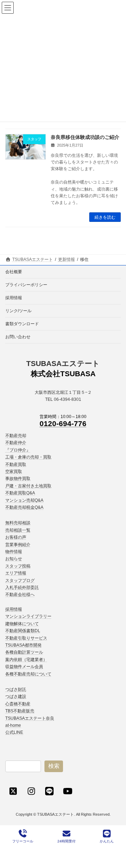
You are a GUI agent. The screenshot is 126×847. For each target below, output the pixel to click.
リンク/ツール (18, 310)
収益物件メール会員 (24, 666)
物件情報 (13, 551)
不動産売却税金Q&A (24, 507)
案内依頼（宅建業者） (26, 659)
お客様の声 (15, 537)
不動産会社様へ (20, 594)
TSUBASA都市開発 (23, 645)
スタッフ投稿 (17, 566)
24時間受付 (66, 841)
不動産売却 (15, 435)
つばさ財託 (15, 689)
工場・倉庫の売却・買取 (28, 457)
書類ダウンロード (22, 323)
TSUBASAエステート (63, 363)
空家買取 (13, 471)
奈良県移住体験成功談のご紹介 (85, 137)
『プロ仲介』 (17, 450)
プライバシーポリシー (26, 284)
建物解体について (22, 623)
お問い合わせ (17, 336)
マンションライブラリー (28, 616)
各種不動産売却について (28, 674)
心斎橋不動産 (17, 703)
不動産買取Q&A (20, 492)
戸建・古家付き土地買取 (28, 485)
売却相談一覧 (17, 530)
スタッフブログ (20, 580)
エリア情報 (15, 573)
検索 (53, 766)
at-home (13, 725)
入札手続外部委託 (22, 587)
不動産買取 (15, 464)
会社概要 (13, 271)
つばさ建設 (15, 696)
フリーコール (22, 841)
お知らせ (13, 559)
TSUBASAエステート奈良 (29, 718)
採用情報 (13, 297)
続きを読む (104, 217)
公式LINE (14, 732)
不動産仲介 (15, 442)
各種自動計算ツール (24, 652)
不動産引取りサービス (26, 638)
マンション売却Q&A (24, 500)
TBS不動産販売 (19, 710)
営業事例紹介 (17, 544)
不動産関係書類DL (22, 630)
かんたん (107, 841)
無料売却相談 (17, 522)
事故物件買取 (17, 478)
